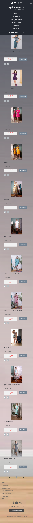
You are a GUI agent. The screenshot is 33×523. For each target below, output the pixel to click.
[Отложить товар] (8, 64)
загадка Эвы (9, 88)
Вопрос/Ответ (5, 496)
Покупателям (16, 19)
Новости (16, 28)
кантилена (8, 422)
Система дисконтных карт (7, 490)
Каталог (16, 16)
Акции (16, 13)
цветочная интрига (12, 385)
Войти (21, 2)
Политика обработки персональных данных (16, 516)
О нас (16, 25)
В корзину (23, 59)
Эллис (6, 162)
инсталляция (9, 459)
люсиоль (7, 348)
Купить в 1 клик (10, 59)
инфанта (7, 236)
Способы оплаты (5, 485)
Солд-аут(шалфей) (12, 273)
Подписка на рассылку (16, 510)
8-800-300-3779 (16, 32)
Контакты (16, 22)
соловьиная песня (12, 51)
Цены (3, 498)
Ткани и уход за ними (6, 493)
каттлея (7, 125)
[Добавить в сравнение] (5, 64)
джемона (8, 199)
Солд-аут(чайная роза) (13, 310)
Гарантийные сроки (6, 488)
